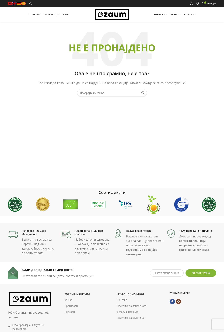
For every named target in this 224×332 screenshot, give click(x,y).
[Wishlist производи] (198, 3)
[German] (19, 3)
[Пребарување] (31, 3)
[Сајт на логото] (112, 14)
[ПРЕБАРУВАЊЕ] (143, 93)
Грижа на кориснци (130, 293)
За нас (68, 300)
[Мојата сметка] (192, 3)
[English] (14, 3)
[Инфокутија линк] (32, 242)
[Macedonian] (23, 3)
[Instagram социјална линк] (178, 301)
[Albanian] (10, 3)
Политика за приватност (131, 305)
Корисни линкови (77, 293)
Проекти (70, 311)
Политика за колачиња (131, 317)
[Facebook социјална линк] (172, 301)
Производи (71, 305)
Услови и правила (127, 311)
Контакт (122, 300)
